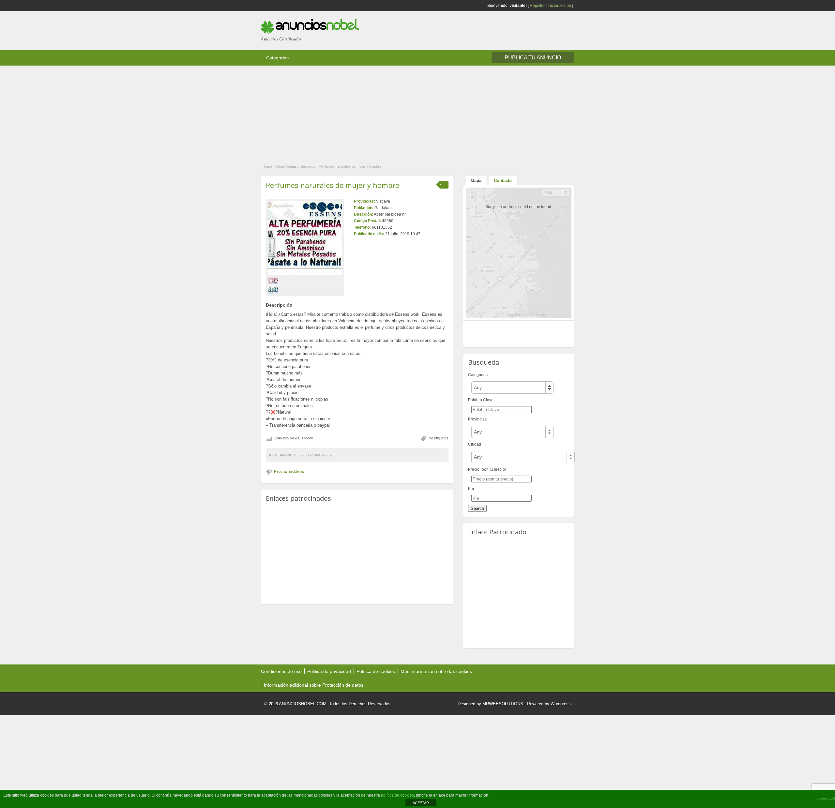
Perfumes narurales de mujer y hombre (332, 185)
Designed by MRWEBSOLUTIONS (490, 703)
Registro (537, 5)
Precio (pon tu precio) (487, 469)
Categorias (277, 57)
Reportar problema (289, 471)
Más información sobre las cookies (436, 671)
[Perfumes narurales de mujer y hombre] (305, 238)
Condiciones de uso (281, 671)
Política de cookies (376, 671)
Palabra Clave (480, 400)
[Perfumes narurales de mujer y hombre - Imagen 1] (274, 285)
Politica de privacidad (329, 671)
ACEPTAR (421, 803)
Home (267, 166)
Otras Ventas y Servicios (295, 166)
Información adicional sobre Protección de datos (313, 685)
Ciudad (474, 444)
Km (471, 488)
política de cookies (397, 795)
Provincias (477, 419)
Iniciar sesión (559, 5)
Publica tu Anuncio (533, 57)
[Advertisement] (195, 111)
